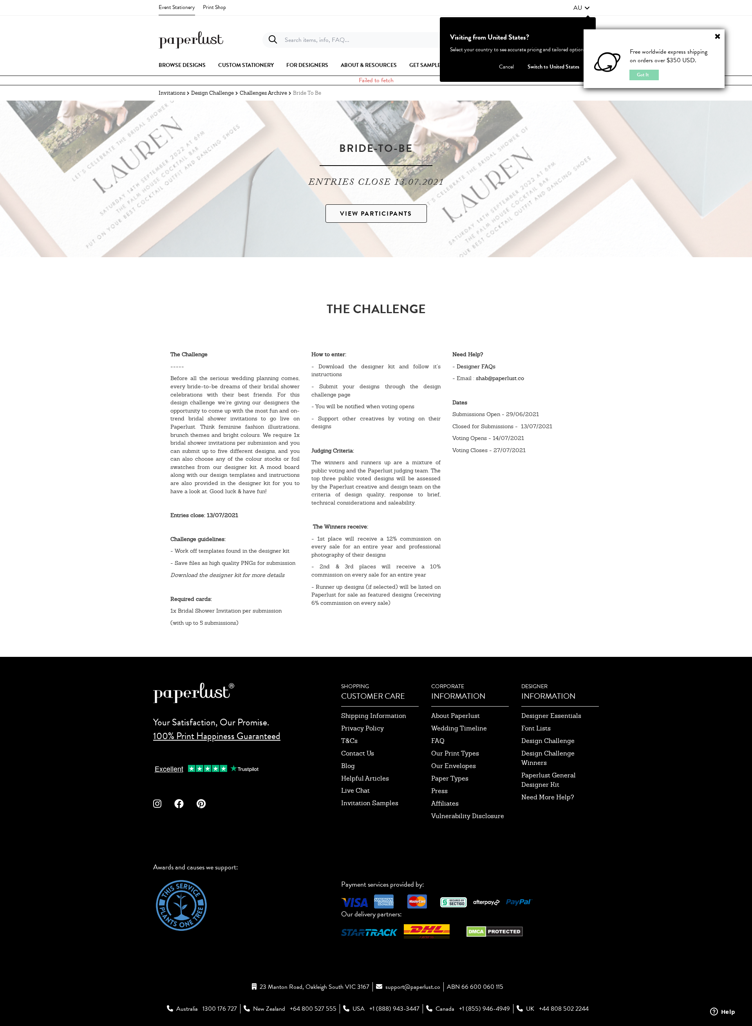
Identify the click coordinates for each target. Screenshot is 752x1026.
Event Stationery (177, 7)
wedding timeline (459, 728)
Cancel (506, 67)
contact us (357, 753)
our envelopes (453, 766)
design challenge (548, 741)
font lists (536, 728)
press (439, 791)
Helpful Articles (365, 778)
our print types (455, 753)
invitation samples (369, 803)
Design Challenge (212, 93)
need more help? (547, 797)
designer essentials (551, 716)
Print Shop (214, 7)
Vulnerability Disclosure (467, 816)
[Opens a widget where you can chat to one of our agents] (722, 1012)
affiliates (445, 803)
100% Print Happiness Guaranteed (216, 736)
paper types (449, 778)
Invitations (172, 93)
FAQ (438, 741)
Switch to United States (553, 67)
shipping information (373, 716)
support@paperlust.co (412, 987)
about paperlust (455, 716)
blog (348, 766)
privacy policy (362, 728)
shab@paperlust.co (500, 378)
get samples (426, 65)
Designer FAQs (476, 366)
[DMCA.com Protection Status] (494, 930)
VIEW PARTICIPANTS (376, 213)
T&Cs (349, 741)
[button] (581, 8)
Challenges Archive (263, 93)
